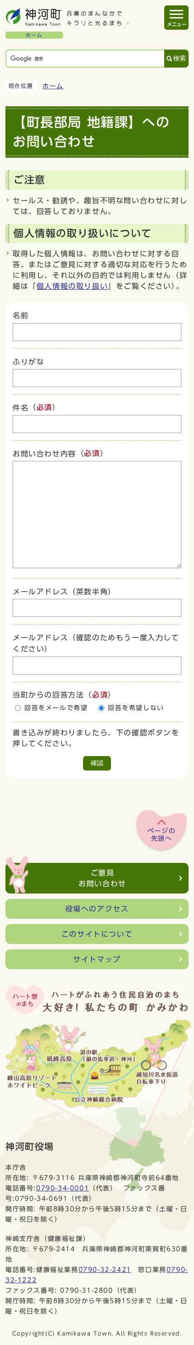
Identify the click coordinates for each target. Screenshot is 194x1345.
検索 (179, 58)
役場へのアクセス (97, 908)
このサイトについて (97, 934)
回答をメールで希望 (56, 708)
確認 (97, 763)
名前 (20, 315)
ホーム (53, 86)
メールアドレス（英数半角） (64, 591)
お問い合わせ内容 (44, 453)
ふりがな (28, 361)
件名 (20, 407)
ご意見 (102, 878)
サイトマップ (97, 959)
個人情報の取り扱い (72, 286)
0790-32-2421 (105, 1269)
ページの (162, 835)
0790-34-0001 (62, 1188)
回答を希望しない (136, 708)
